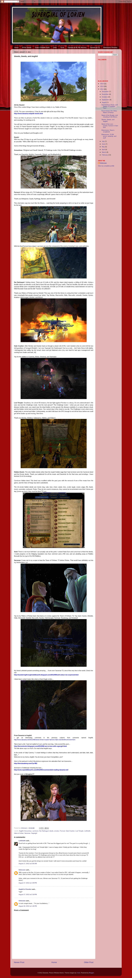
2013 (102, 86)
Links (55, 47)
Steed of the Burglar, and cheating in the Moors (109, 116)
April (103, 149)
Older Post (88, 962)
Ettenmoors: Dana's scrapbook (107, 131)
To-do (62, 47)
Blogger (91, 973)
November (105, 94)
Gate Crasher (70, 831)
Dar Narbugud (44, 831)
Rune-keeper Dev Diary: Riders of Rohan (109, 111)
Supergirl (34, 833)
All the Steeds (26, 47)
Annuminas (28, 831)
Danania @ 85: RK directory (77, 47)
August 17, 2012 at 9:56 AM (28, 863)
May (103, 147)
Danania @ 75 (95, 47)
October (105, 97)
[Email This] (40, 828)
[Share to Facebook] (46, 828)
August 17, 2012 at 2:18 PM (28, 894)
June (103, 144)
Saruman (27, 833)
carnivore (35, 831)
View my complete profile (106, 166)
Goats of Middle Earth (42, 47)
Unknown (22, 870)
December (105, 91)
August (104, 102)
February (105, 155)
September (106, 100)
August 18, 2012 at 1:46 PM (28, 906)
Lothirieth (87, 831)
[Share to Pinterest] (48, 828)
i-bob (78, 973)
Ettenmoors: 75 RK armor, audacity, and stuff (108, 136)
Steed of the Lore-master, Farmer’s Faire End (109, 125)
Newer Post (19, 962)
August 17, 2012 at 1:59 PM (28, 883)
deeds (51, 831)
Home (16, 47)
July (103, 141)
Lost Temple (79, 831)
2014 (102, 83)
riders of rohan (19, 833)
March (104, 152)
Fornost (62, 831)
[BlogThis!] (42, 828)
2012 (102, 89)
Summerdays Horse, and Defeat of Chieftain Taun (109, 106)
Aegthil (21, 831)
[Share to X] (44, 828)
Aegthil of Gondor (25, 889)
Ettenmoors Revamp (110, 47)
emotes (56, 831)
